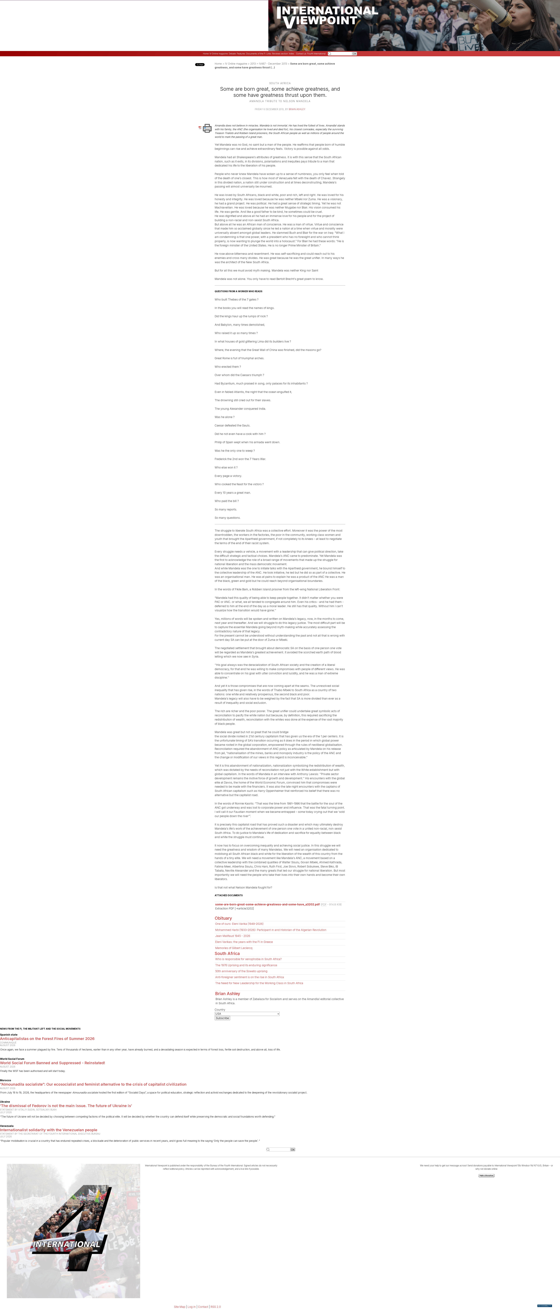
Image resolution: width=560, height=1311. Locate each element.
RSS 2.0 (216, 1307)
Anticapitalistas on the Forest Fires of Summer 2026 (47, 1038)
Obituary (223, 918)
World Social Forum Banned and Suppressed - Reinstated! (52, 1063)
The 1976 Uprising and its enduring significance (246, 965)
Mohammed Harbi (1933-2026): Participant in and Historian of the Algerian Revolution (270, 930)
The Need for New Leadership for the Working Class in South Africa (259, 983)
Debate (232, 53)
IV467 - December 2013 (273, 63)
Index (291, 53)
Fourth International (316, 53)
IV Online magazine (219, 53)
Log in (192, 1307)
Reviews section (280, 53)
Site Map (179, 1307)
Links (268, 53)
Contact (203, 1307)
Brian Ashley (297, 109)
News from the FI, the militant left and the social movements (40, 1029)
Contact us (301, 53)
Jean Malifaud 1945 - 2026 (232, 936)
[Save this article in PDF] (200, 127)
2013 (253, 63)
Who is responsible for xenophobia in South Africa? (248, 959)
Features (241, 53)
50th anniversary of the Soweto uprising (241, 971)
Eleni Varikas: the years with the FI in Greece (244, 942)
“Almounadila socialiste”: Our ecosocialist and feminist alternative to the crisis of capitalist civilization (93, 1084)
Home (206, 53)
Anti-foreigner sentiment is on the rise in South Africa (249, 977)
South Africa (227, 953)
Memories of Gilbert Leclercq (233, 948)
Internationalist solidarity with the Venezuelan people (48, 1130)
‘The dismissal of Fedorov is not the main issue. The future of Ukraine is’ (66, 1105)
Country (220, 1009)
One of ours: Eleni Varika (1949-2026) (239, 924)
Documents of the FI (255, 53)
